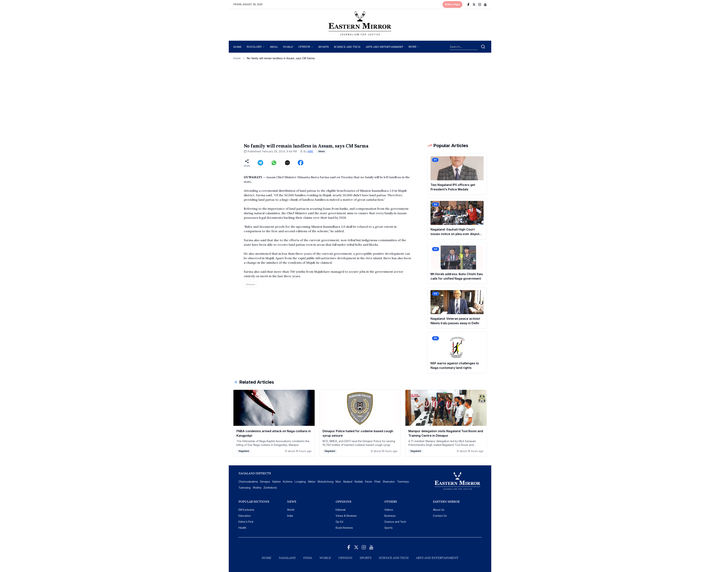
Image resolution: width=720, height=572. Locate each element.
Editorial (340, 509)
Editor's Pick (245, 521)
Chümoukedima (248, 481)
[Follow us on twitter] (474, 4)
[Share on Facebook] (300, 162)
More (412, 46)
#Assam (250, 284)
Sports (388, 527)
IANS (310, 151)
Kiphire (276, 481)
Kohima (287, 481)
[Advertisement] (360, 101)
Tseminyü (403, 481)
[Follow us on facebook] (468, 4)
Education (244, 515)
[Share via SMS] (287, 162)
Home (237, 47)
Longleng (300, 481)
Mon (338, 481)
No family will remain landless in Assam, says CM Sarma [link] (281, 58)
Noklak (359, 481)
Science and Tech (395, 521)
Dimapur (265, 481)
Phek (377, 481)
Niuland (347, 481)
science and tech (347, 47)
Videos (388, 509)
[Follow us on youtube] (485, 4)
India (274, 47)
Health (242, 527)
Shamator (389, 481)
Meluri (311, 481)
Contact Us (440, 515)
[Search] (483, 46)
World (288, 47)
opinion (304, 46)
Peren (368, 481)
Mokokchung (325, 481)
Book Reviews (344, 527)
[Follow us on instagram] (479, 4)
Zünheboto (270, 487)
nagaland (254, 46)
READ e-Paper (452, 4)
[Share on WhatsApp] (274, 162)
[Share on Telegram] (260, 162)
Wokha (257, 487)
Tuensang (244, 487)
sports (323, 47)
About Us (438, 509)
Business (390, 515)
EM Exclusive (246, 509)
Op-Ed (339, 521)
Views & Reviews (346, 515)
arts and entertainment (384, 47)
